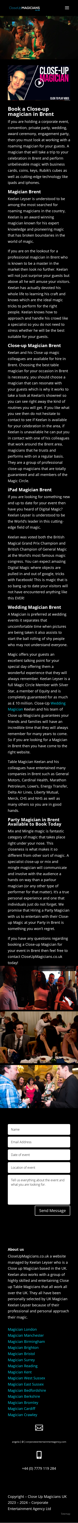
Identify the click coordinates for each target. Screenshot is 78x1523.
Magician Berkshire (24, 1396)
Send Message (52, 1210)
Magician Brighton (23, 1347)
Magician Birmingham (26, 1341)
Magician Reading (23, 1365)
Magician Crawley (22, 1414)
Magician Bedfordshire (27, 1390)
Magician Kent (20, 1372)
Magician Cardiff (21, 1408)
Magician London (22, 1329)
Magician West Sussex (26, 1378)
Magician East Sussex (26, 1384)
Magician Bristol (21, 1353)
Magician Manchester (26, 1335)
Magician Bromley (23, 1402)
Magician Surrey (21, 1359)
